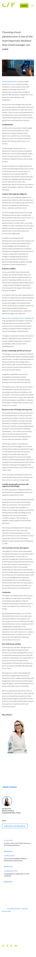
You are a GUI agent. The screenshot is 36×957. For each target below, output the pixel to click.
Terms (24, 951)
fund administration (13, 909)
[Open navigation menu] (32, 5)
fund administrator (9, 81)
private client (6, 911)
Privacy (10, 951)
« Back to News (9, 787)
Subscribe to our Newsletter (14, 826)
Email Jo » (7, 772)
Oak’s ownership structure (16, 318)
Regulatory (17, 951)
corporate (24, 909)
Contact (24, 6)
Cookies (4, 951)
